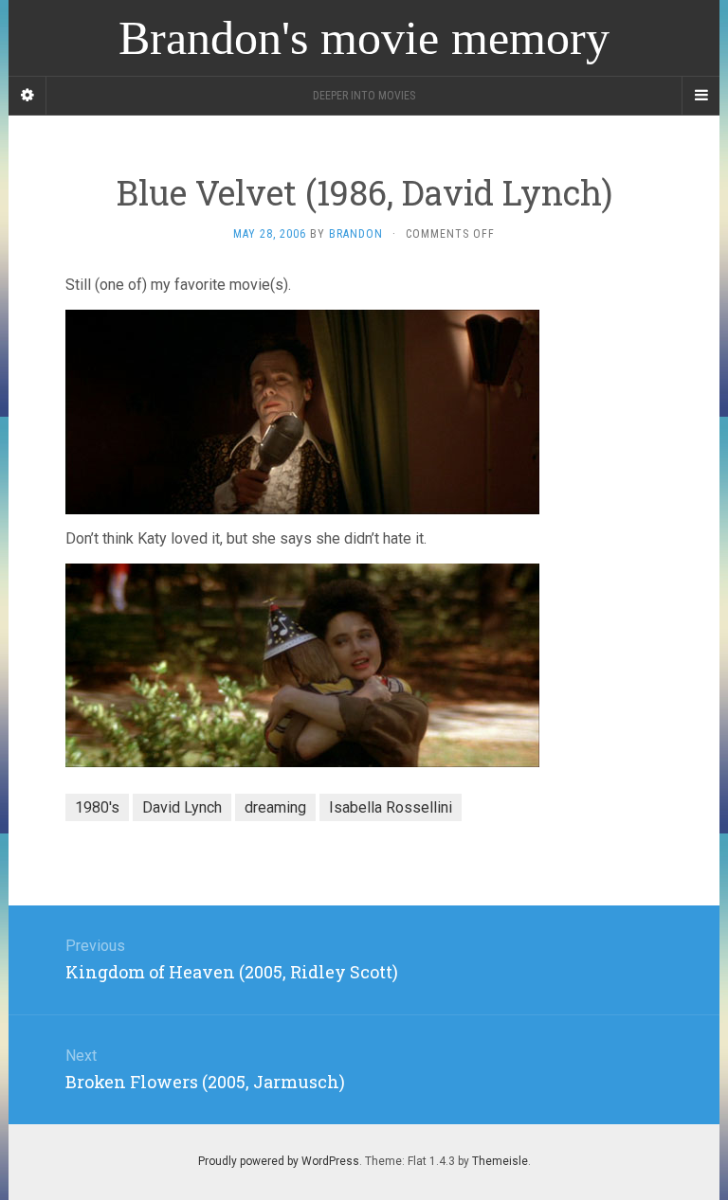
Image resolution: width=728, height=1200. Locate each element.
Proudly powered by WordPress (278, 1161)
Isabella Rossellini (390, 807)
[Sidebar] (27, 96)
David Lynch (182, 807)
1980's (97, 807)
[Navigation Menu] (700, 96)
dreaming (275, 807)
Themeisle (500, 1161)
